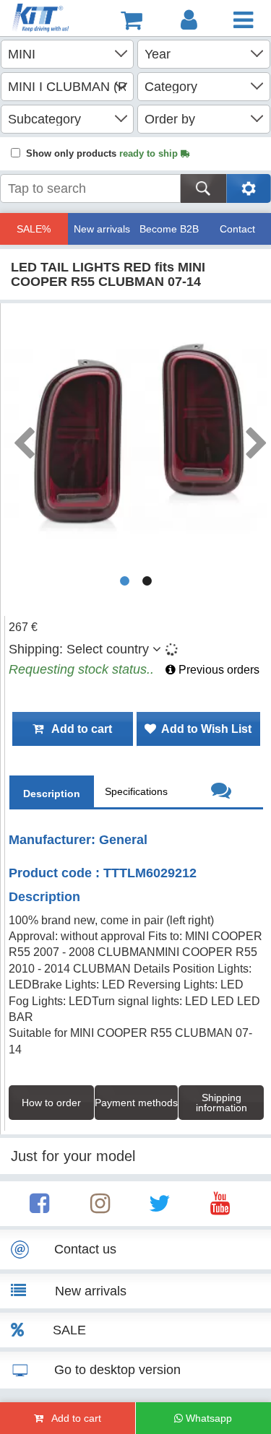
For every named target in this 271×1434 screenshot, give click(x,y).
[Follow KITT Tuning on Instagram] (100, 1207)
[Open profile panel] (189, 20)
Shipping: (79, 649)
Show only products (103, 153)
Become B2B (169, 229)
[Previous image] (23, 438)
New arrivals (102, 229)
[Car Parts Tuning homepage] (42, 20)
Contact (237, 229)
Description (51, 793)
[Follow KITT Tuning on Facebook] (39, 1207)
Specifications (136, 791)
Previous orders (217, 670)
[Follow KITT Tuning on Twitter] (160, 1207)
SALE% (34, 229)
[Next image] (255, 438)
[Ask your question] (220, 792)
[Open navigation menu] (243, 20)
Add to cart (77, 729)
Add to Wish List (203, 729)
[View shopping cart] (131, 20)
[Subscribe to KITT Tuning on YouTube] (220, 1207)
